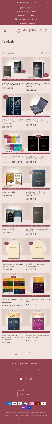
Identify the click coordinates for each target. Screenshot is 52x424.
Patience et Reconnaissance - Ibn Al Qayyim (38, 300)
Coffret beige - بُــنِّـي (8, 192)
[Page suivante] (35, 353)
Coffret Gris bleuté (8, 229)
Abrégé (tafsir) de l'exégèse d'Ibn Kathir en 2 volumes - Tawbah (37, 158)
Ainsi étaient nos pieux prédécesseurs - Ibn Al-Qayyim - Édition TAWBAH (12, 337)
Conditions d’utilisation (39, 415)
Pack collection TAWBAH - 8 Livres (13, 299)
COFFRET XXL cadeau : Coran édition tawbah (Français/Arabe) (37, 121)
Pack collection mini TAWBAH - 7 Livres (12, 158)
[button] (4, 30)
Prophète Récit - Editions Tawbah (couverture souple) (37, 265)
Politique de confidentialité (21, 415)
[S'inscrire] (38, 370)
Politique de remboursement (27, 419)
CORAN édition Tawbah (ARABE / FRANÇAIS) (37, 230)
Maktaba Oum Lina (16, 412)
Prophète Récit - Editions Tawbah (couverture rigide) (13, 265)
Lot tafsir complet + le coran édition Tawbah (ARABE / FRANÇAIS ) (13, 84)
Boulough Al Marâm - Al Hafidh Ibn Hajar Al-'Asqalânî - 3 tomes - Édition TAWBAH (13, 122)
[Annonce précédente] (4, 2)
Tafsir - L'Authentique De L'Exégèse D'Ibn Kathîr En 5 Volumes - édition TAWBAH (37, 85)
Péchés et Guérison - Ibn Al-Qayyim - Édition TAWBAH (37, 336)
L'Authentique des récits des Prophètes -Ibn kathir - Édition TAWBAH (36, 194)
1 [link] (16, 353)
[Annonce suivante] (47, 2)
